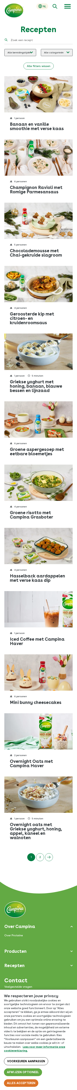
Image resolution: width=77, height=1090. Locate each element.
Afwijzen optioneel (23, 1072)
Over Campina (19, 926)
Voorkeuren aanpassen (26, 1061)
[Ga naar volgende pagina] (49, 857)
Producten (15, 951)
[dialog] (38, 1040)
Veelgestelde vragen (18, 986)
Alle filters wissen (38, 66)
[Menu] (67, 6)
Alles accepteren (21, 1083)
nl (44, 6)
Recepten (14, 965)
